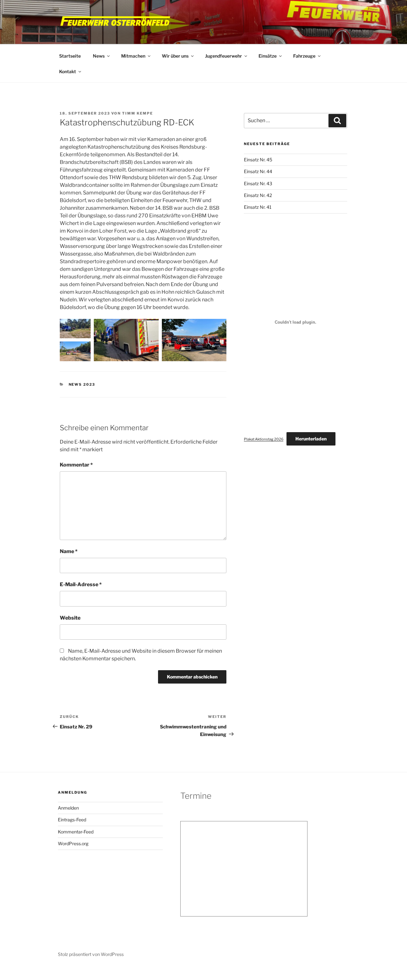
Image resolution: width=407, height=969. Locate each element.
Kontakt (67, 71)
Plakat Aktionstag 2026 (263, 439)
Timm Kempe (137, 113)
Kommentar (76, 465)
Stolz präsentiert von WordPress (91, 954)
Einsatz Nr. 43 (258, 183)
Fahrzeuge (304, 56)
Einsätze (268, 56)
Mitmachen (133, 56)
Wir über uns (175, 56)
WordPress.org (73, 843)
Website (70, 618)
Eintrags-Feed (72, 819)
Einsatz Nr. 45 (258, 159)
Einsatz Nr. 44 (258, 171)
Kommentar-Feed (75, 831)
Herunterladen (311, 438)
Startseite (70, 56)
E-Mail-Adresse (81, 584)
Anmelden (68, 808)
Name (69, 551)
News (99, 56)
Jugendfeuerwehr (223, 56)
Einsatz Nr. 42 (258, 195)
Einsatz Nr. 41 (258, 207)
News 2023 (82, 384)
